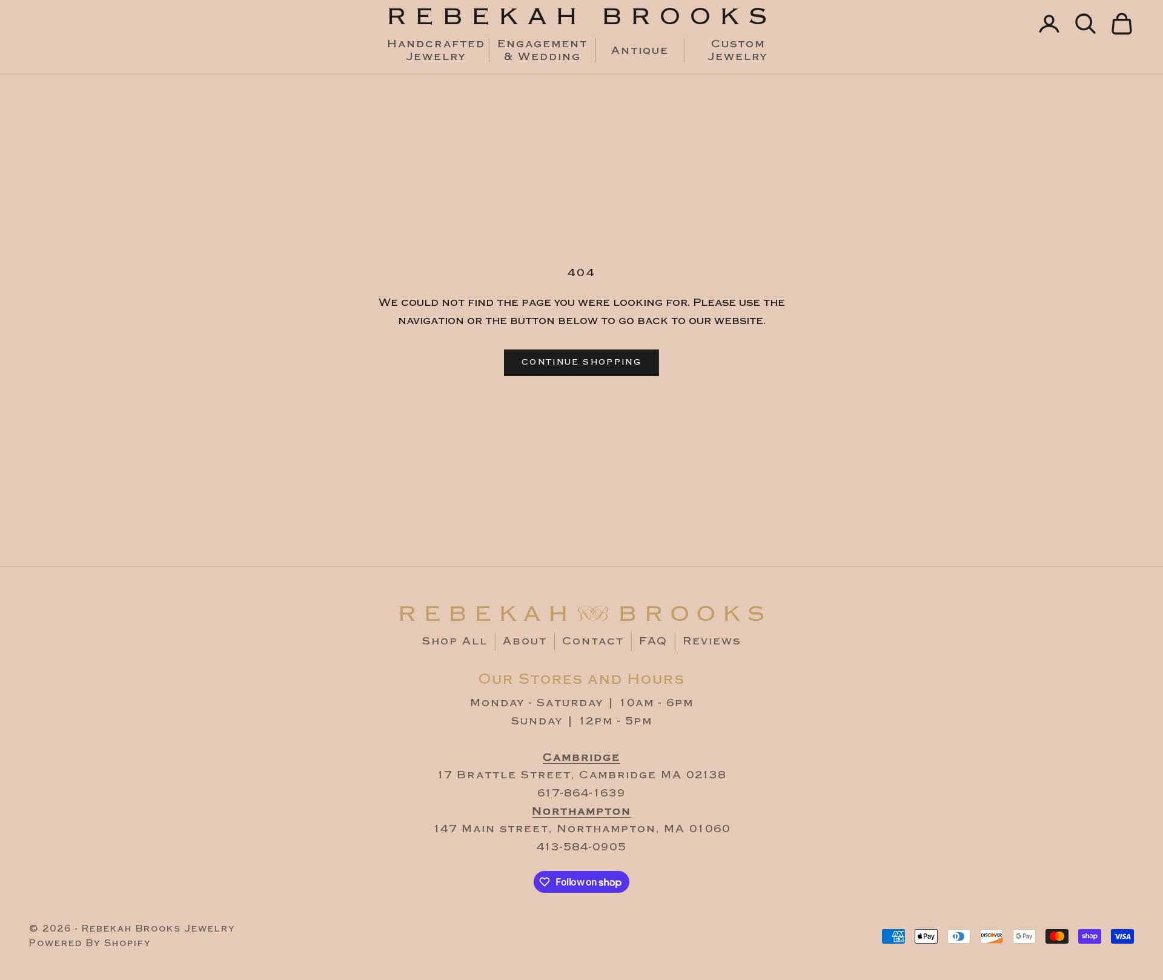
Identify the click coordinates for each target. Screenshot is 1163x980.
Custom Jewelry (737, 50)
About (525, 641)
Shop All (455, 641)
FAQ (653, 641)
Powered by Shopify (90, 943)
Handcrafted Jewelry (436, 50)
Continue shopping (581, 362)
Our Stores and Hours (582, 679)
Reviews (712, 641)
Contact (593, 641)
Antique (640, 50)
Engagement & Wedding (542, 50)
